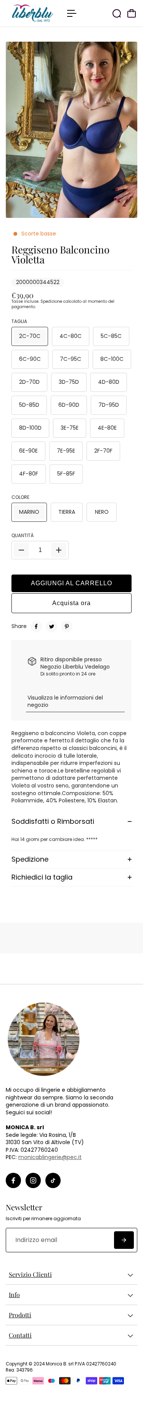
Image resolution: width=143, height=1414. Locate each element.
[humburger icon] (71, 13)
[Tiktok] (53, 1180)
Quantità (22, 535)
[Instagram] (33, 1180)
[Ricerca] (116, 13)
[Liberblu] (32, 13)
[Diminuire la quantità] (21, 550)
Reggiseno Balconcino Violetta (60, 254)
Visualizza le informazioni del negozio (65, 701)
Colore (20, 497)
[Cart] (131, 13)
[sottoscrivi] (124, 1240)
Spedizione (51, 301)
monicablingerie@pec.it (50, 1157)
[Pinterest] (66, 626)
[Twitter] (51, 626)
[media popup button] (123, 55)
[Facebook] (36, 626)
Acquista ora (71, 603)
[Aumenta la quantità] (58, 550)
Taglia (19, 321)
